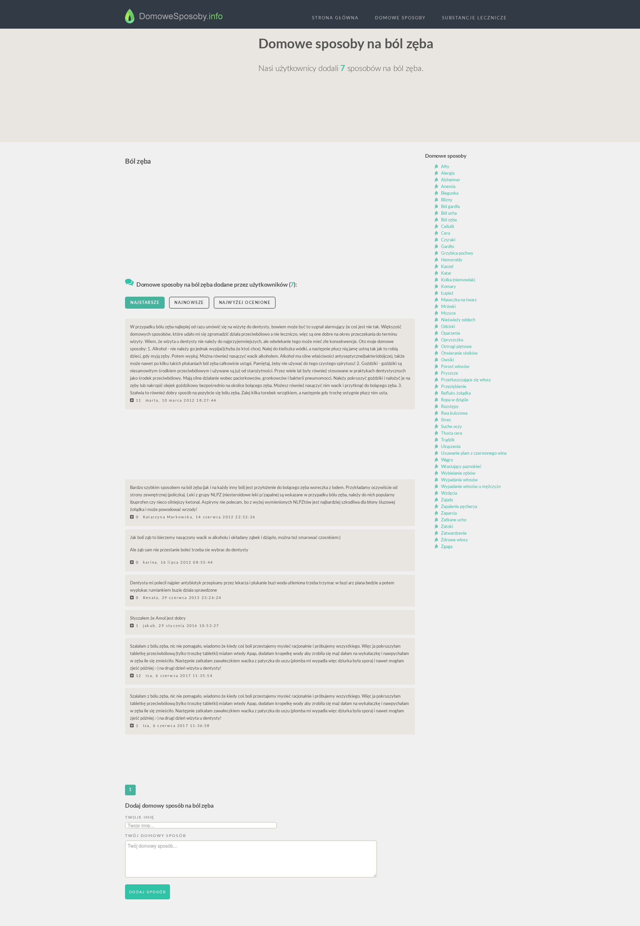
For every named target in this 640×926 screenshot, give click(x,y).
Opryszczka (452, 340)
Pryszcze (449, 373)
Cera (445, 233)
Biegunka (449, 193)
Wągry (447, 460)
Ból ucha (449, 213)
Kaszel (447, 267)
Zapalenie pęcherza (459, 507)
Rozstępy (450, 407)
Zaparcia (449, 513)
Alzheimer (450, 180)
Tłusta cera (451, 433)
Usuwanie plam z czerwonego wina (473, 453)
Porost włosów (455, 367)
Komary (448, 287)
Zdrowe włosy (454, 540)
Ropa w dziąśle (454, 400)
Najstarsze (144, 303)
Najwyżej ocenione (245, 303)
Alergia (447, 173)
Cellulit (447, 227)
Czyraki (448, 240)
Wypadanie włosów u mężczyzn (471, 487)
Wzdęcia (449, 493)
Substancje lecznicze (474, 18)
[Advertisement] (186, 82)
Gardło (447, 247)
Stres (446, 420)
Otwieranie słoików (459, 353)
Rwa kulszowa (454, 413)
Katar (446, 273)
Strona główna (335, 18)
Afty (445, 167)
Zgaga (446, 547)
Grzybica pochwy (457, 253)
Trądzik (448, 440)
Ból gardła (450, 207)
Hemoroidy (451, 260)
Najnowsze (189, 303)
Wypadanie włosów (459, 480)
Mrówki (448, 307)
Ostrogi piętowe (456, 347)
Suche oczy (451, 427)
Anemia (448, 187)
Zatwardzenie (454, 533)
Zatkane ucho (453, 520)
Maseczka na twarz (459, 300)
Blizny (446, 200)
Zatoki (447, 527)
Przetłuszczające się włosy (466, 380)
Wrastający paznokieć (461, 467)
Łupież (447, 293)
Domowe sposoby (400, 18)
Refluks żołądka (456, 393)
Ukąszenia (450, 447)
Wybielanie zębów (458, 473)
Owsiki (447, 360)
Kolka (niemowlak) (458, 280)
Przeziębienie (453, 387)
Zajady (447, 500)
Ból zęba (449, 220)
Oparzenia (450, 333)
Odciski (448, 327)
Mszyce (448, 313)
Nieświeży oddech (458, 320)
